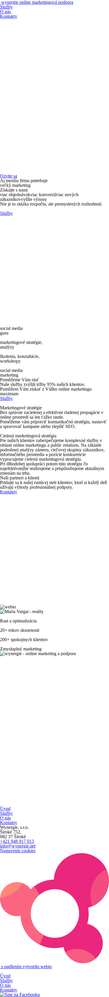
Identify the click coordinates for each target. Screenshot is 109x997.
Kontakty (8, 16)
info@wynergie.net (17, 845)
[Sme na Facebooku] (20, 994)
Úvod (5, 808)
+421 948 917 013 (17, 841)
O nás (5, 11)
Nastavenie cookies (17, 850)
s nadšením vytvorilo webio (26, 966)
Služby (6, 6)
